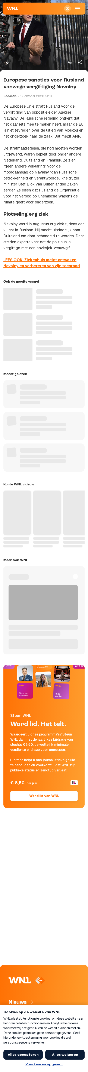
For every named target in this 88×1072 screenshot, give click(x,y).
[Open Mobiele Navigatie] (77, 8)
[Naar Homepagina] (12, 8)
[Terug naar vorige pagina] (7, 62)
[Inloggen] (67, 8)
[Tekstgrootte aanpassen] (69, 62)
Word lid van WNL (44, 796)
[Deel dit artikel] (80, 62)
